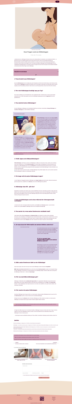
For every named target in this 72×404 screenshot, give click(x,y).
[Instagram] (41, 400)
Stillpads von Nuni (24, 193)
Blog (53, 1)
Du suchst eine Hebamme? (27, 1)
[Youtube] (43, 400)
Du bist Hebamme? (36, 1)
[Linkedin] (43, 398)
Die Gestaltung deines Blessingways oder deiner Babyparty (51, 360)
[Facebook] (41, 398)
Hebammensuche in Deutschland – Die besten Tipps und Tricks (21, 360)
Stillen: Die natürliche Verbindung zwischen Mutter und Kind (45, 315)
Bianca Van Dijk (35, 49)
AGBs (54, 400)
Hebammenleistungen (44, 1)
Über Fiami (49, 1)
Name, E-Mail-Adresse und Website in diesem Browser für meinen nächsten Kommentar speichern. (36, 375)
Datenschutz (54, 399)
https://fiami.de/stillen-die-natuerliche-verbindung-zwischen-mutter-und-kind (32, 339)
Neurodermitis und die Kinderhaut (36, 359)
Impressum (53, 398)
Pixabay (39, 49)
